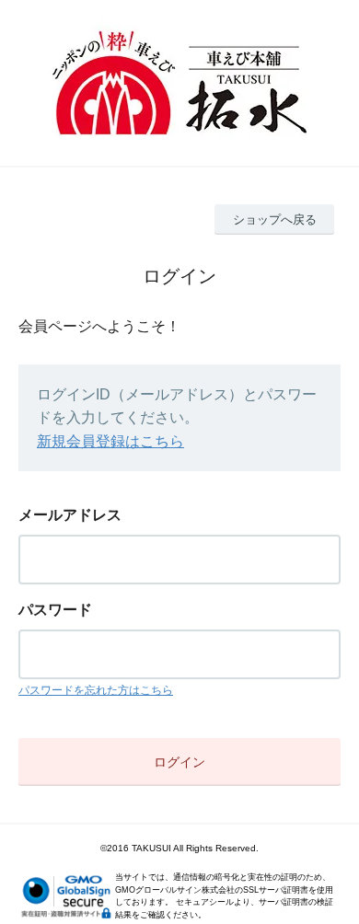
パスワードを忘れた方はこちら (95, 690)
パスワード (55, 610)
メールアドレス (70, 515)
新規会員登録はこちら (110, 441)
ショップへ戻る (275, 219)
